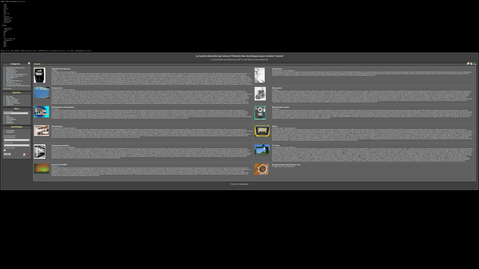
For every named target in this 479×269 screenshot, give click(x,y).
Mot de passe (8, 142)
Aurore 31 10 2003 (12, 84)
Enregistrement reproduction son (17, 85)
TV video (9, 82)
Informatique (10, 77)
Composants (10, 71)
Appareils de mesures (13, 68)
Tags (7, 116)
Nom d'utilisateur (9, 137)
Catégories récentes (13, 103)
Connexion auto (9, 148)
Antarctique (10, 69)
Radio (8, 79)
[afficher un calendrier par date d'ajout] (471, 64)
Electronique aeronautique (15, 74)
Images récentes (11, 101)
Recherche (10, 118)
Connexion (10, 132)
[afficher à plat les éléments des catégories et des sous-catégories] (468, 64)
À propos (9, 121)
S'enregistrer (10, 131)
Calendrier (9, 104)
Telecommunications (13, 81)
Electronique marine (13, 76)
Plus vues (9, 96)
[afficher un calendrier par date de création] (474, 64)
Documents (10, 72)
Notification (10, 123)
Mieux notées (10, 98)
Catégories (15, 64)
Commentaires (11, 119)
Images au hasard (12, 100)
